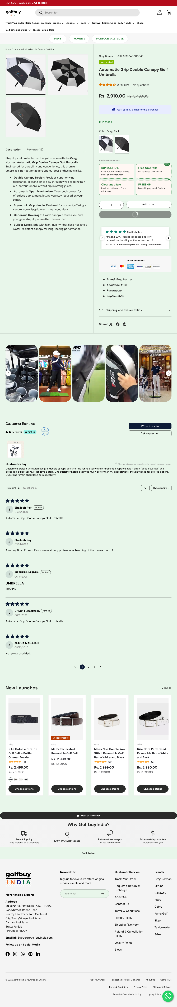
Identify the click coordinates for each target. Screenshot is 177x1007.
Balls (51, 29)
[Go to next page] (101, 666)
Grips (45, 29)
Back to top (88, 853)
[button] (169, 12)
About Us (121, 897)
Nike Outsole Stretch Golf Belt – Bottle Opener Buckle (22, 753)
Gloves (36, 29)
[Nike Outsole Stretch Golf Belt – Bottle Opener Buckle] (24, 719)
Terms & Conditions (127, 911)
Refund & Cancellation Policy (127, 994)
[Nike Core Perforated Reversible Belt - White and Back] (153, 719)
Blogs (118, 949)
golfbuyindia (19, 979)
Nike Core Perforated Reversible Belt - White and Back (153, 753)
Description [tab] (13, 149)
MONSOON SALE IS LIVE (110, 38)
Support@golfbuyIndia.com (35, 937)
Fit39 (158, 900)
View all (166, 688)
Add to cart (149, 204)
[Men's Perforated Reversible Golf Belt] (67, 719)
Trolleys (96, 22)
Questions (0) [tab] (30, 487)
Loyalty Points (123, 942)
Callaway (160, 893)
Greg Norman (106, 56)
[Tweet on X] (110, 324)
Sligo (158, 920)
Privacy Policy (123, 918)
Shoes (140, 22)
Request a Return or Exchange (125, 979)
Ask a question (150, 433)
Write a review (150, 426)
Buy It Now (150, 213)
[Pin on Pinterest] (124, 324)
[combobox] (87, 12)
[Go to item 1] (15, 449)
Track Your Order (15, 22)
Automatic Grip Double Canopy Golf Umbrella (35, 49)
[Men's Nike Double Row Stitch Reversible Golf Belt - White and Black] (110, 719)
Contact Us (122, 904)
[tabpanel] (47, 193)
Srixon (158, 934)
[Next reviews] (168, 238)
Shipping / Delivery (127, 924)
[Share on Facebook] (117, 324)
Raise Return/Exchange (38, 22)
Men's (57, 38)
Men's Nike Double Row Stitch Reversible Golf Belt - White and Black (109, 753)
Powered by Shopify (36, 979)
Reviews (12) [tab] (35, 149)
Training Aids (109, 22)
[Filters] (145, 488)
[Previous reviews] (102, 238)
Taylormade (162, 927)
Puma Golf (161, 913)
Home (8, 49)
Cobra (158, 906)
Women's (79, 38)
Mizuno (159, 886)
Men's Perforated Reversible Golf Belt (64, 751)
